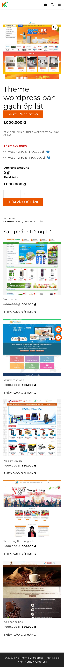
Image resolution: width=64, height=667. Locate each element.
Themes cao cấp (33, 221)
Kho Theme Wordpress (32, 661)
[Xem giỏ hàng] (45, 5)
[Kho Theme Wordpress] (5, 5)
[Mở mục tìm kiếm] (52, 5)
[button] (55, 27)
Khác (21, 132)
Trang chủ (9, 132)
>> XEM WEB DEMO (23, 114)
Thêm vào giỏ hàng (23, 202)
